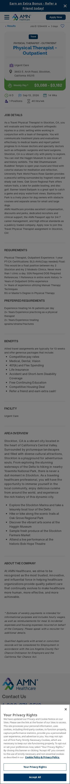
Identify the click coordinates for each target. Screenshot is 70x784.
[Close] (66, 709)
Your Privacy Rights (35, 767)
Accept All (35, 777)
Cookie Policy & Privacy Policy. (42, 757)
